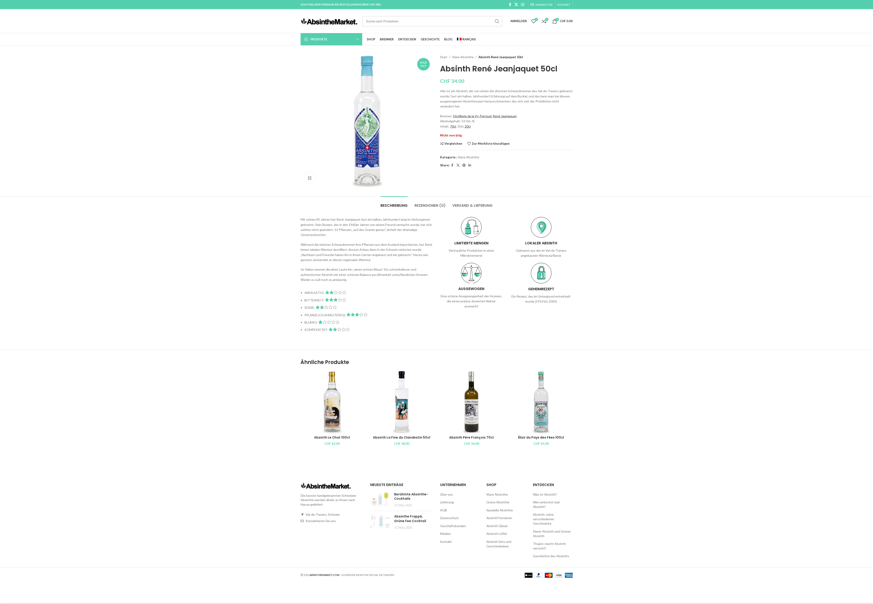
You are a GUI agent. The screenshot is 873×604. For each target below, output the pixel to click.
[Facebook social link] (510, 4)
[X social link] (516, 4)
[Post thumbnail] (380, 499)
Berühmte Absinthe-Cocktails (411, 496)
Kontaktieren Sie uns (321, 521)
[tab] (394, 203)
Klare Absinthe (463, 57)
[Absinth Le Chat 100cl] (332, 402)
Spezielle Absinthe (499, 510)
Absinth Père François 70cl (471, 437)
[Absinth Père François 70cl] (471, 402)
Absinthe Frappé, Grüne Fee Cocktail (410, 518)
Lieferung (447, 502)
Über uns (446, 494)
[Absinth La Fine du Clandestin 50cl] (401, 402)
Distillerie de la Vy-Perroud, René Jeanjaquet (485, 116)
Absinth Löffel (496, 534)
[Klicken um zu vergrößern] (309, 178)
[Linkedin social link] (469, 165)
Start (443, 57)
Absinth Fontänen (499, 518)
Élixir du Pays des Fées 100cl (541, 437)
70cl (453, 126)
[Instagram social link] (522, 4)
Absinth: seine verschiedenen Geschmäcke (543, 518)
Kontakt (446, 542)
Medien (445, 534)
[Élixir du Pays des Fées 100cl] (541, 402)
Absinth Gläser (497, 526)
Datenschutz (449, 518)
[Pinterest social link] (464, 165)
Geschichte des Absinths (551, 556)
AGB (443, 510)
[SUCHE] (497, 21)
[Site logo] (329, 21)
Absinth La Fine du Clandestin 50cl (401, 437)
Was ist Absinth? (545, 494)
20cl (468, 126)
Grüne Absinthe (497, 502)
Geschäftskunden (453, 526)
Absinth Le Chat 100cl (332, 437)
